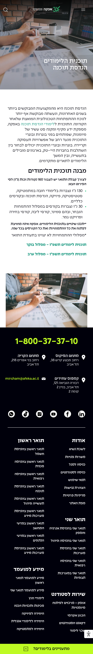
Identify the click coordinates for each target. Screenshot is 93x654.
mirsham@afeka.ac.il (22, 378)
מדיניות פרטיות (74, 495)
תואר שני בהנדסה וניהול (68, 540)
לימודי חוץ (36, 598)
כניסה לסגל (77, 464)
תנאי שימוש (76, 480)
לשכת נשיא (77, 449)
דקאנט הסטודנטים (72, 623)
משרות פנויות (75, 457)
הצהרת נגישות (74, 488)
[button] (88, 634)
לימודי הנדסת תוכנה (37, 124)
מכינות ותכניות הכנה (29, 605)
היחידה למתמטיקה (30, 629)
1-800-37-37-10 (46, 342)
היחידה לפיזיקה (33, 613)
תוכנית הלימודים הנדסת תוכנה (65, 65)
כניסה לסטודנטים (73, 472)
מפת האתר (77, 503)
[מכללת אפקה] (46, 9)
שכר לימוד (77, 630)
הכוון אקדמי (76, 615)
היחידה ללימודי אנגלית (27, 621)
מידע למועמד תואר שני (27, 590)
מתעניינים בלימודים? (51, 649)
